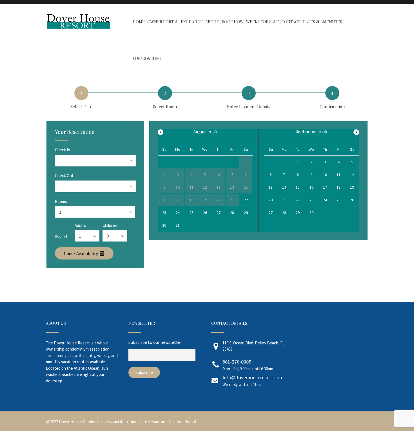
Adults (80, 225)
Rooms (61, 201)
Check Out (64, 175)
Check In (62, 150)
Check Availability (81, 253)
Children (110, 225)
